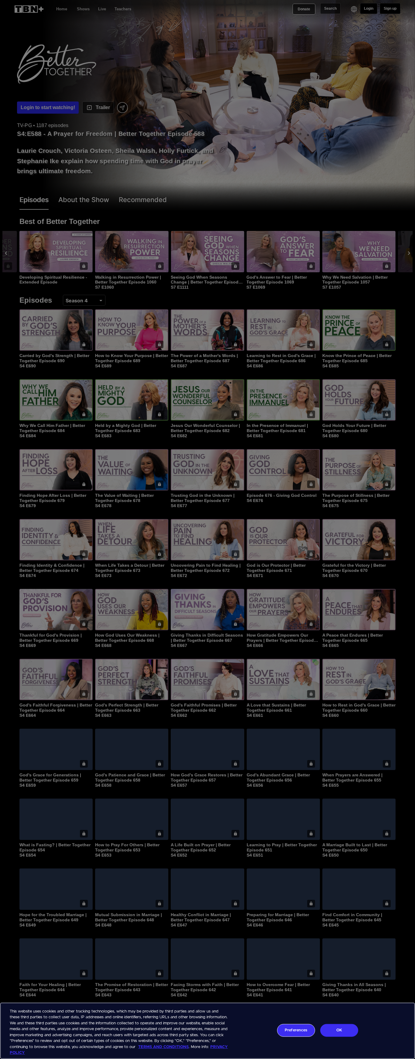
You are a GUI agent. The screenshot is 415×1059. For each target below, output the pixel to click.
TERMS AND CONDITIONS (163, 1047)
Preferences (296, 1030)
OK (339, 1030)
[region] (207, 1030)
